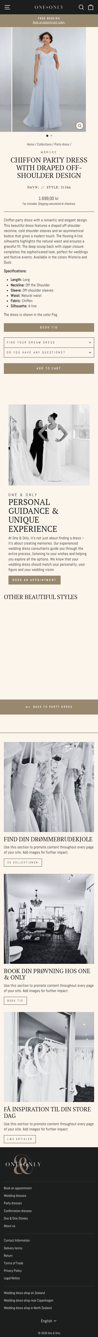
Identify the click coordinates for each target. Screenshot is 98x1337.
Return (8, 1255)
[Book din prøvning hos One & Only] (49, 919)
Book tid (49, 327)
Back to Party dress (52, 707)
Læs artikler (19, 1139)
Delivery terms (13, 1248)
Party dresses (13, 1203)
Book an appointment (35, 580)
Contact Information (17, 1240)
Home (30, 144)
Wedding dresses (15, 1195)
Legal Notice (12, 1278)
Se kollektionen (23, 862)
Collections (44, 144)
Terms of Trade (13, 1263)
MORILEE (49, 152)
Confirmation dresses (18, 1211)
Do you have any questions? (36, 352)
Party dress (61, 144)
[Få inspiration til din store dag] (49, 1057)
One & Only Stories (16, 1218)
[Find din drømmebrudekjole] (49, 787)
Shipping (43, 204)
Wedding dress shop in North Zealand (28, 1308)
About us (9, 1226)
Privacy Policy (13, 1270)
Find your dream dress (31, 342)
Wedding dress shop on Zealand (24, 1293)
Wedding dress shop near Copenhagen (28, 1300)
